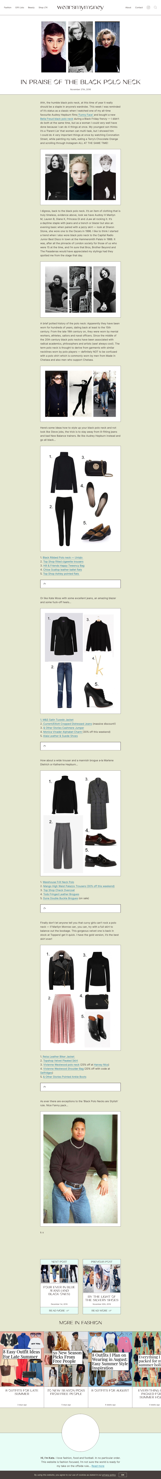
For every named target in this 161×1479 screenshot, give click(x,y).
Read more (98, 1466)
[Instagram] (148, 7)
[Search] (155, 7)
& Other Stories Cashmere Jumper (63, 727)
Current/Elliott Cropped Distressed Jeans (67, 723)
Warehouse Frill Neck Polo (58, 882)
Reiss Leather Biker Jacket (58, 1056)
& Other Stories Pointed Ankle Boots (64, 1076)
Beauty (31, 7)
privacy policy (109, 1475)
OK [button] (122, 1475)
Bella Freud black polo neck (56, 118)
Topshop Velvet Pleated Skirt (60, 1060)
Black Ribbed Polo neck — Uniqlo (63, 557)
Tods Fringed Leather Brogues (61, 894)
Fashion (7, 7)
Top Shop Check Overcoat (59, 890)
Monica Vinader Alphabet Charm (63, 731)
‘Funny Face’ (85, 114)
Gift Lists (19, 7)
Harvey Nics (101, 1064)
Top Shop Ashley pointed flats (61, 573)
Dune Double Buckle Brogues (60, 898)
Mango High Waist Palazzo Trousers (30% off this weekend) (79, 886)
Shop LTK (43, 7)
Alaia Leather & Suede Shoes (60, 735)
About (128, 7)
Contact (139, 7)
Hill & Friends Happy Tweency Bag (63, 565)
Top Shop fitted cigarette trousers (63, 561)
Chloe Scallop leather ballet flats (62, 569)
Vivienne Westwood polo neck (61, 1064)
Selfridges (46, 1072)
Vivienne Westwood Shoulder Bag (63, 1068)
